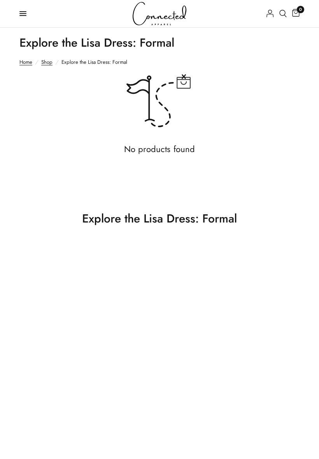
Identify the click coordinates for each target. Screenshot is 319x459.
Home (25, 62)
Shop (47, 62)
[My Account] (270, 13)
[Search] (283, 13)
